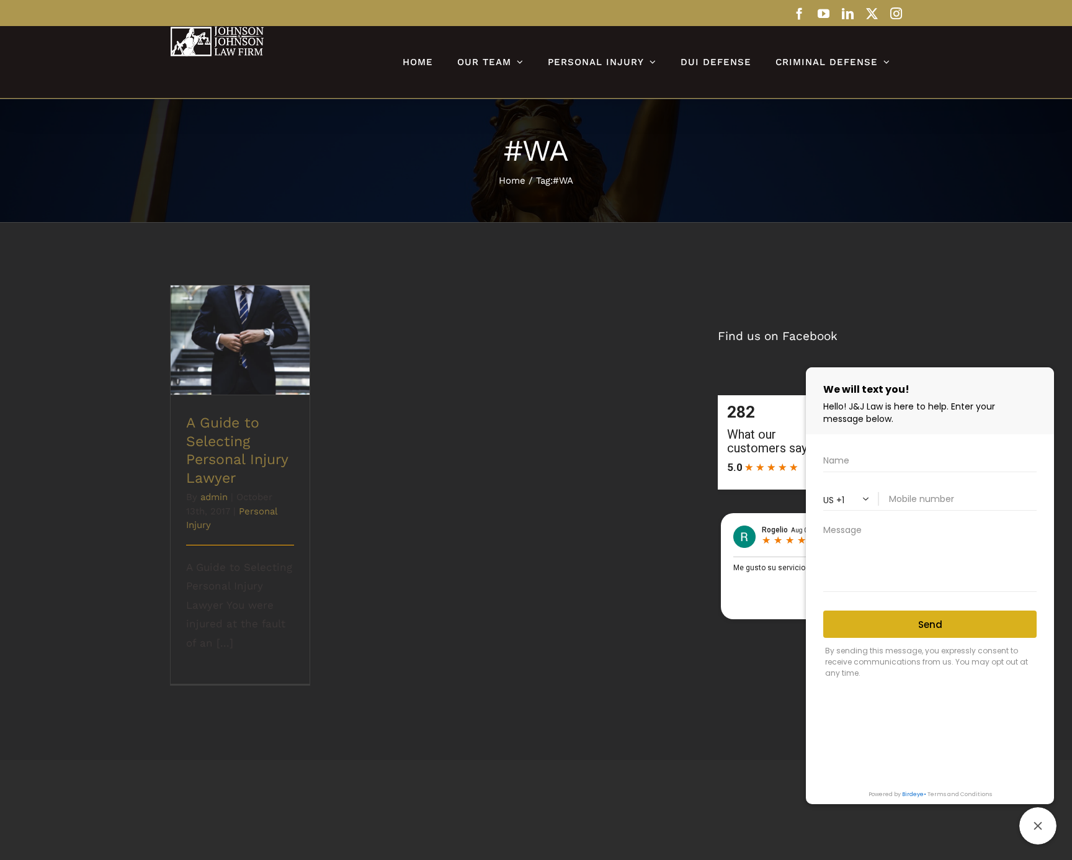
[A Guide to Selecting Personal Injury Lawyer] (240, 340)
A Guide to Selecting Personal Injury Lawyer (240, 323)
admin (214, 497)
